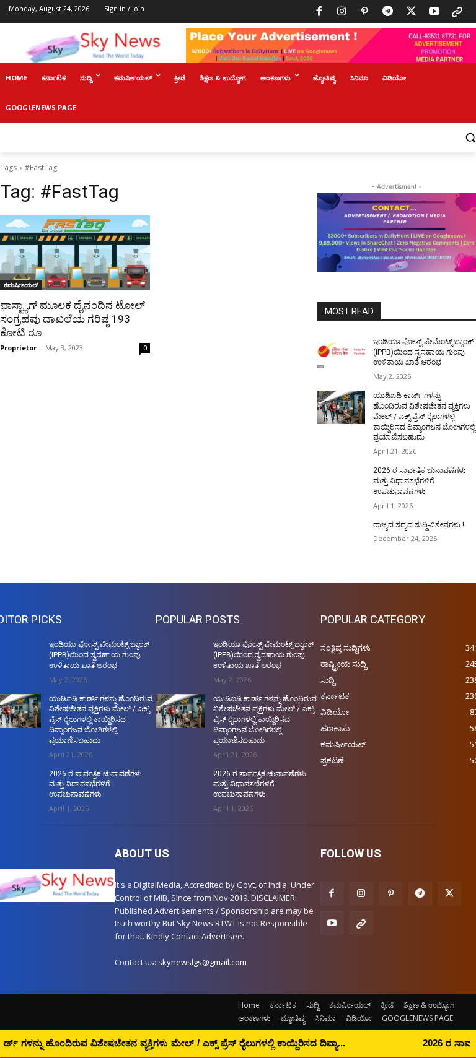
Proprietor (18, 347)
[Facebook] (318, 12)
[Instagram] (341, 12)
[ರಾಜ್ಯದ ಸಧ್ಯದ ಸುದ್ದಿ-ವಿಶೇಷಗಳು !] (341, 536)
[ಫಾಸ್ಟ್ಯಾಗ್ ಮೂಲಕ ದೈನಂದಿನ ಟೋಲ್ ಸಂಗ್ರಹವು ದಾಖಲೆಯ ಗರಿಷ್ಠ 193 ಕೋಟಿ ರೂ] (75, 252)
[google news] (457, 12)
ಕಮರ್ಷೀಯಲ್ (21, 284)
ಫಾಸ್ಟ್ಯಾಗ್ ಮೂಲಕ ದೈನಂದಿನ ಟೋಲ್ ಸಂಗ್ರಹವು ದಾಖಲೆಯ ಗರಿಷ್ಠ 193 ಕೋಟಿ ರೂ (72, 319)
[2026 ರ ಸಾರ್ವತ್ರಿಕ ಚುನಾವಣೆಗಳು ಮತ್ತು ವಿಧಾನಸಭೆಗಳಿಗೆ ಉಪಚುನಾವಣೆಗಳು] (341, 482)
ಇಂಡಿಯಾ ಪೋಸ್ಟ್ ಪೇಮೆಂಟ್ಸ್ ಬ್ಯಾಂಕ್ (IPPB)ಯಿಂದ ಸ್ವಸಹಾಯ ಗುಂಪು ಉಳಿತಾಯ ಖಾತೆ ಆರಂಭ (423, 352)
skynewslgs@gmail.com (202, 962)
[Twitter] (411, 12)
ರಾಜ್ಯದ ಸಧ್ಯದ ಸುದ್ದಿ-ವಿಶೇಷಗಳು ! (418, 525)
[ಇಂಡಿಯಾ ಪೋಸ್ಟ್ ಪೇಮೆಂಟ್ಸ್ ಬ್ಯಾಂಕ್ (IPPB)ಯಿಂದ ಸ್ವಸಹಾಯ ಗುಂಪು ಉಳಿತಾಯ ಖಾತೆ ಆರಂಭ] (341, 353)
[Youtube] (434, 12)
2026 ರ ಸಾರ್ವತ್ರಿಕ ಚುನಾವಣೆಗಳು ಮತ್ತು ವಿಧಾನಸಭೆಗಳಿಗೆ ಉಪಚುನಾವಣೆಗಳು (419, 481)
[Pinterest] (365, 12)
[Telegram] (388, 12)
